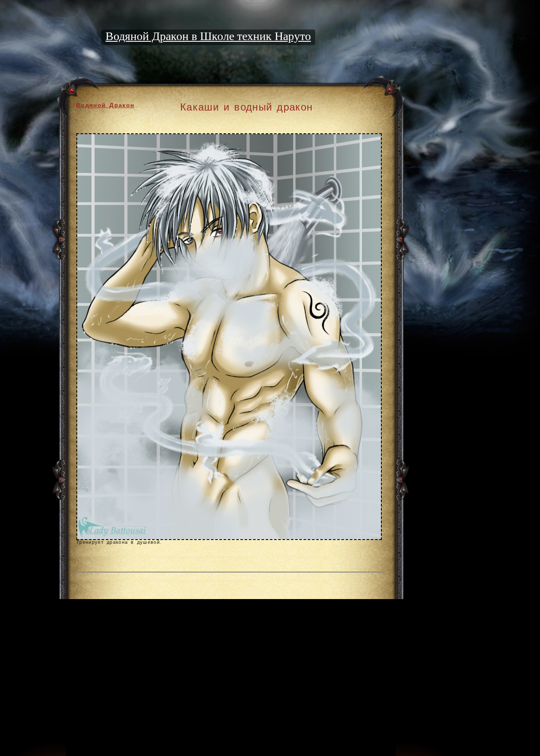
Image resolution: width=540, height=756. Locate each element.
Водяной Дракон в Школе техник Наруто (208, 36)
